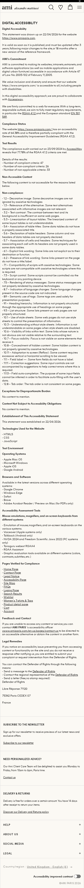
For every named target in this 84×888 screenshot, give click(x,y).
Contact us (9, 777)
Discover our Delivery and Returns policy (26, 811)
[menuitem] (20, 7)
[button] (57, 876)
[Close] (80, 1)
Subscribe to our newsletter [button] (18, 742)
